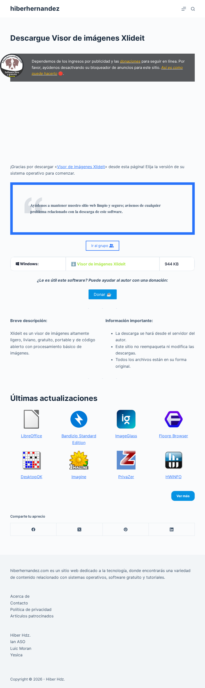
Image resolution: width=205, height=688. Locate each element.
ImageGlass (126, 435)
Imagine (79, 476)
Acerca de (20, 596)
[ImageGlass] (126, 419)
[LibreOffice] (31, 419)
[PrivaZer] (126, 460)
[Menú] (184, 8)
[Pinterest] (126, 529)
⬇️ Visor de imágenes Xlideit (98, 263)
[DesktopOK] (31, 460)
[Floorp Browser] (173, 419)
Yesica (16, 654)
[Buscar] (193, 9)
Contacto (19, 602)
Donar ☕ (103, 294)
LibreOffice (31, 435)
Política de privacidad (31, 609)
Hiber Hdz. (20, 635)
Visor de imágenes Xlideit (81, 166)
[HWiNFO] (173, 460)
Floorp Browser (173, 435)
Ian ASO (17, 641)
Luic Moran (20, 648)
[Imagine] (79, 460)
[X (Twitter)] (79, 529)
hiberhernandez (35, 8)
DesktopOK (31, 476)
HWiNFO (174, 476)
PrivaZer (126, 476)
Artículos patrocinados (32, 615)
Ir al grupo (100, 245)
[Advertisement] (102, 122)
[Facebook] (33, 529)
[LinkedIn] (172, 529)
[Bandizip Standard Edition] (79, 419)
